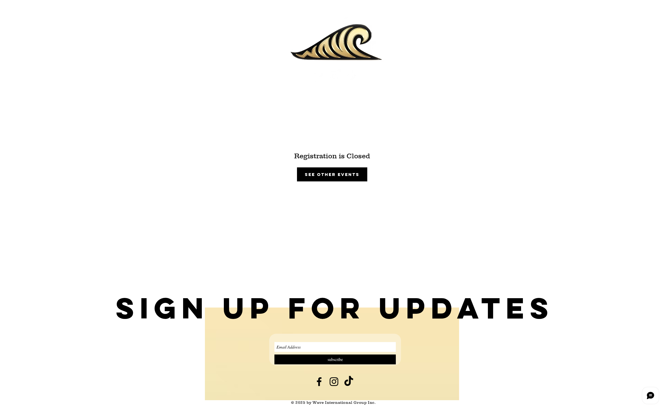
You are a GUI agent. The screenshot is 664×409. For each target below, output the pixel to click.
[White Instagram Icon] (334, 76)
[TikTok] (351, 76)
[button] (335, 308)
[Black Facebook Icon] (319, 381)
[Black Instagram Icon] (334, 381)
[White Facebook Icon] (317, 76)
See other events (332, 174)
